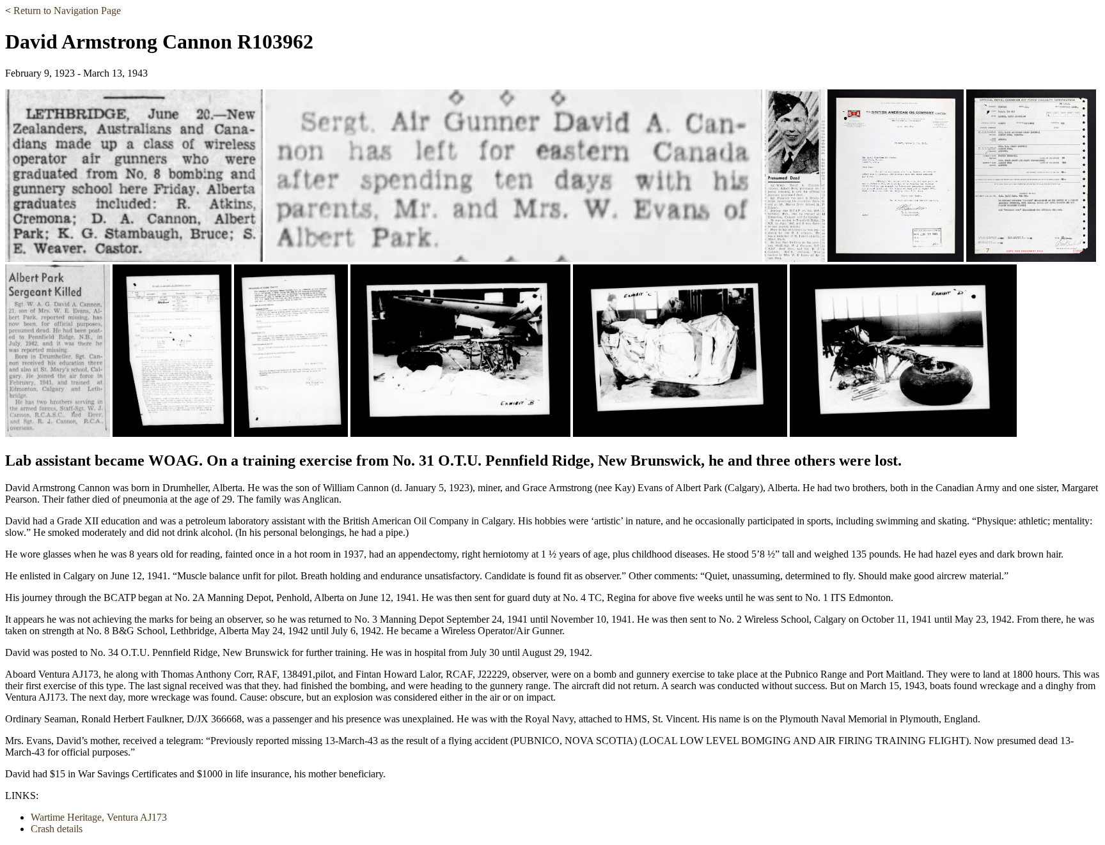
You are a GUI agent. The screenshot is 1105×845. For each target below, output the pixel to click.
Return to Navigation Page (67, 10)
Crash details (56, 828)
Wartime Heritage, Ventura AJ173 (99, 817)
